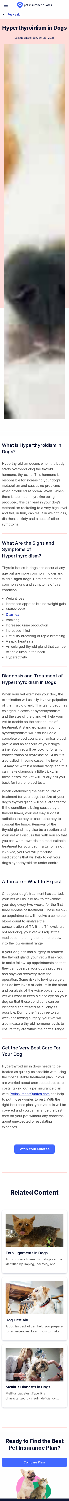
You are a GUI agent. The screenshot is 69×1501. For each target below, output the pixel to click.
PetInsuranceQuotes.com (30, 1094)
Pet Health (14, 14)
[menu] (6, 5)
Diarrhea (12, 614)
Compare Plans (35, 1462)
